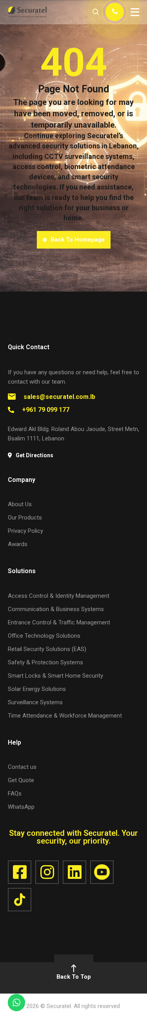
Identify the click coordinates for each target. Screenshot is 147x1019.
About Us (20, 504)
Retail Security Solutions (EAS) (47, 649)
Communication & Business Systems (56, 609)
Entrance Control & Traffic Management (59, 622)
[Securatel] (27, 12)
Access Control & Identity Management (58, 595)
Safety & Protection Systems (45, 662)
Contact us (22, 766)
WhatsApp (21, 806)
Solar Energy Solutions (37, 689)
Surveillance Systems (35, 702)
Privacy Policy (25, 530)
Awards (17, 544)
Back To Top (73, 976)
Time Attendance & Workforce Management (65, 715)
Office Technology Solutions (44, 635)
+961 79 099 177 (45, 409)
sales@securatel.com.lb (59, 396)
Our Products (25, 517)
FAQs (15, 793)
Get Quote (21, 780)
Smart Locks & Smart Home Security (55, 675)
